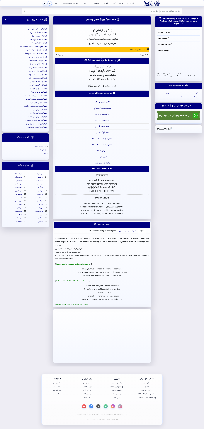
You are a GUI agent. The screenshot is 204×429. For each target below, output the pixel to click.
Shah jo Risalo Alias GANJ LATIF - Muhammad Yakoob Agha (73, 264)
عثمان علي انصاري (102, 151)
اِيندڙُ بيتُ (60, 55)
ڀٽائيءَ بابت (147, 383)
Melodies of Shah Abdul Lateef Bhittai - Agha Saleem (72, 304)
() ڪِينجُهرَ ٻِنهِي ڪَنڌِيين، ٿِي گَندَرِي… (35, 106)
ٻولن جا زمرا (87, 398)
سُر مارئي (40, 221)
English (142, 231)
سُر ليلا (41, 208)
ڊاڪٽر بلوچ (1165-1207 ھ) (102, 145)
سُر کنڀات (40, 177)
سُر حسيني (40, 194)
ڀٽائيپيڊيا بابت (117, 383)
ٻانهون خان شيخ (102, 157)
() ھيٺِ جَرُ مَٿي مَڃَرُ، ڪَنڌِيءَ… (37, 117)
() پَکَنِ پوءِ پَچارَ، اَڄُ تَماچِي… (38, 81)
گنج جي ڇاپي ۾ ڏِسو (110, 86)
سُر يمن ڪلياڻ (18, 174)
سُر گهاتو (40, 218)
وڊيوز (55, 3)
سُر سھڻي (19, 180)
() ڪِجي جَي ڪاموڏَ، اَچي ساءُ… (37, 103)
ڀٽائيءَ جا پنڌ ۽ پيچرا (147, 390)
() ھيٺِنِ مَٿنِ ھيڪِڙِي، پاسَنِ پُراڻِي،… (36, 120)
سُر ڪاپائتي (18, 211)
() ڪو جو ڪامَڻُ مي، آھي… (38, 92)
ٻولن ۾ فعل (87, 390)
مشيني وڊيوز (117, 398)
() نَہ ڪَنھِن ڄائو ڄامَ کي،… (38, 67)
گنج (114, 3)
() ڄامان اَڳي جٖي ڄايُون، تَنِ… (38, 88)
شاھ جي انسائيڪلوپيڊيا (70, 3)
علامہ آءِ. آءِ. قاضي (102, 133)
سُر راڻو (20, 197)
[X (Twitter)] (98, 406)
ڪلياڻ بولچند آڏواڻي (102, 126)
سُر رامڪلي (18, 201)
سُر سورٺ (19, 194)
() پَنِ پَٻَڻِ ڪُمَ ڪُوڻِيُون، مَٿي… (37, 78)
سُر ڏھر (20, 208)
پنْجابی (127, 231)
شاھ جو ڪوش (117, 390)
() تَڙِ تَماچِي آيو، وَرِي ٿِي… (38, 39)
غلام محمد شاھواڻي (102, 114)
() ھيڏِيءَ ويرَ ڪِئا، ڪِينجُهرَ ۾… (37, 127)
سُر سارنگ (40, 184)
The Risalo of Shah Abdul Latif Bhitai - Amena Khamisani (72, 281)
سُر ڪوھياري (18, 191)
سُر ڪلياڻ (40, 174)
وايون (44, 153)
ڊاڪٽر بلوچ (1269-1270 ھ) (102, 139)
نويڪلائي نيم (57, 390)
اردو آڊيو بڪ (117, 394)
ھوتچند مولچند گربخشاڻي (102, 108)
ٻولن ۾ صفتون (87, 387)
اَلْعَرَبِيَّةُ (134, 231)
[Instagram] (113, 406)
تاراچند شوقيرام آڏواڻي (102, 102)
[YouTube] (84, 406)
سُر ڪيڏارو (18, 184)
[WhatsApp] (105, 406)
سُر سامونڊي (39, 180)
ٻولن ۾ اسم (87, 383)
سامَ (182, 96)
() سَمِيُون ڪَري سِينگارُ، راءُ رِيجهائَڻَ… (35, 53)
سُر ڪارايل (19, 221)
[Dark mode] (45, 3)
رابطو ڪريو (57, 394)
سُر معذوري (18, 187)
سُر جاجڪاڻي (39, 211)
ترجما (85, 3)
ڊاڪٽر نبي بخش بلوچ (102, 163)
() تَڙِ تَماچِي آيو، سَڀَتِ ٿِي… (38, 32)
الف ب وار (130, 3)
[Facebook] (91, 406)
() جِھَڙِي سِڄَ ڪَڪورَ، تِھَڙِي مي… (36, 50)
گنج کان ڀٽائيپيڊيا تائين (117, 387)
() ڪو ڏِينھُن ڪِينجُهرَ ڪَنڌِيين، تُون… (35, 95)
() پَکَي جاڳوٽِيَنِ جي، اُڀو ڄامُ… (37, 85)
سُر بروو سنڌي (39, 197)
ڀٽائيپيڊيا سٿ (57, 383)
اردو (120, 231)
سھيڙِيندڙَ (96, 3)
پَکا (197, 93)
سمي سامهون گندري (40, 146)
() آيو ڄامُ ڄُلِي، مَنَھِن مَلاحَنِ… (37, 29)
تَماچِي (167, 93)
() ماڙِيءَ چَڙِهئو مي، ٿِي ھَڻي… (37, 57)
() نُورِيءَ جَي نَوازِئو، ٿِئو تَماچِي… (37, 71)
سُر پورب (40, 204)
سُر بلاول (19, 204)
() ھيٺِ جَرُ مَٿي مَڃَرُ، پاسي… (37, 110)
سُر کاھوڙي (40, 201)
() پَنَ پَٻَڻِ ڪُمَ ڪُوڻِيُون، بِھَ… (37, 74)
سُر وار (121, 3)
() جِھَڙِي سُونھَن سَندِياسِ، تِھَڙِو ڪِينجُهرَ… (33, 46)
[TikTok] (120, 406)
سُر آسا (20, 214)
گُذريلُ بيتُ (143, 55)
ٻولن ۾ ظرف (87, 394)
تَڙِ (182, 93)
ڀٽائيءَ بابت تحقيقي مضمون (147, 398)
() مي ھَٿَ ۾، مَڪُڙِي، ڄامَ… (38, 60)
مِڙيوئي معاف (42, 150)
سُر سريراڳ (18, 177)
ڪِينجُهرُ (195, 96)
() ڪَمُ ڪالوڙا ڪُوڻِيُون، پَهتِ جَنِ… (36, 99)
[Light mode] (50, 3)
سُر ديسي (40, 191)
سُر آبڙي (40, 187)
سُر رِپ (41, 214)
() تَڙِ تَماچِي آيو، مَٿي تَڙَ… (39, 36)
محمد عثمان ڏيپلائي (102, 120)
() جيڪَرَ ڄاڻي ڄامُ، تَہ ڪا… (38, 43)
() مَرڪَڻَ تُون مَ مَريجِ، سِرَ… (38, 64)
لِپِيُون (106, 3)
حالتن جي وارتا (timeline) (147, 394)
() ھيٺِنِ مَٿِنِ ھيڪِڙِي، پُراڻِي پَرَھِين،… (35, 124)
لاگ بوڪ (57, 387)
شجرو (147, 387)
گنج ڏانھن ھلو (94, 86)
